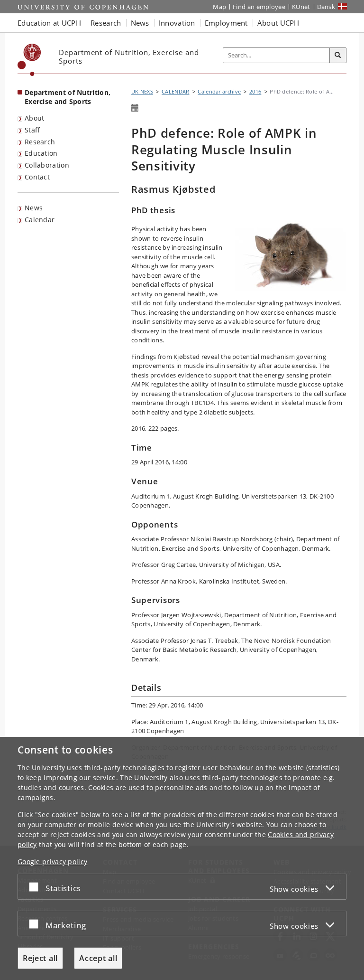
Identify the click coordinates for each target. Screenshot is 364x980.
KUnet (301, 6)
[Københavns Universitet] (29, 60)
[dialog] (182, 858)
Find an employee (259, 6)
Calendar (40, 219)
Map (219, 6)
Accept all (98, 958)
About (35, 117)
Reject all (40, 958)
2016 (255, 91)
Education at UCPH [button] (49, 23)
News (34, 207)
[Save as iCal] (135, 108)
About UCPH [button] (278, 23)
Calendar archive (219, 91)
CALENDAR (175, 91)
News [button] (140, 23)
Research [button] (106, 23)
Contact (37, 176)
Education (41, 153)
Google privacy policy (52, 861)
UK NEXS (142, 91)
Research (40, 141)
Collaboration (47, 165)
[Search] (337, 55)
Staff (32, 129)
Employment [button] (226, 23)
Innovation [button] (177, 23)
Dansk (326, 6)
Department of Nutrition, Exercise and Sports (67, 97)
